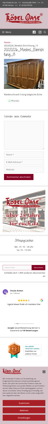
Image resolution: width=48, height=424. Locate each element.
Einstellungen (24, 417)
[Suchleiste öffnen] (45, 32)
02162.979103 (26, 5)
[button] (44, 371)
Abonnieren (38, 267)
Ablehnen (24, 410)
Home (7, 42)
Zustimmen (24, 403)
